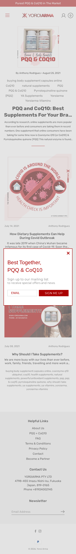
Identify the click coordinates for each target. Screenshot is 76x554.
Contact (38, 453)
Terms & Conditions (38, 443)
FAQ (38, 438)
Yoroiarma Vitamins (38, 100)
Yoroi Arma (42, 549)
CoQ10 (10, 85)
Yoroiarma (57, 95)
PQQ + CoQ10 (38, 433)
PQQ (60, 85)
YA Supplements (32, 95)
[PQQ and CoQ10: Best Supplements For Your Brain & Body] (38, 46)
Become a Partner (38, 458)
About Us (38, 428)
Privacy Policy (38, 448)
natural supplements (36, 85)
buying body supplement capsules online (34, 80)
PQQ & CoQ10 (17, 90)
